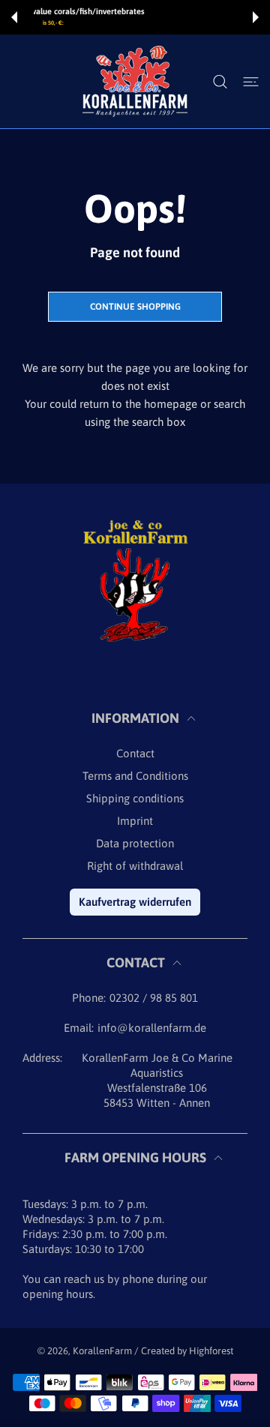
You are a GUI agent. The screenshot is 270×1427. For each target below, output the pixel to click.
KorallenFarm (103, 1351)
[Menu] (251, 81)
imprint (135, 820)
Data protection (135, 843)
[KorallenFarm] (135, 81)
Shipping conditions (135, 798)
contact (135, 753)
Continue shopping (135, 306)
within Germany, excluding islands (154, 22)
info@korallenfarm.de (152, 1027)
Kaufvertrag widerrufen (135, 901)
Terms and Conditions (135, 775)
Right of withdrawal (135, 865)
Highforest (211, 1351)
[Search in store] (220, 81)
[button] (14, 17)
